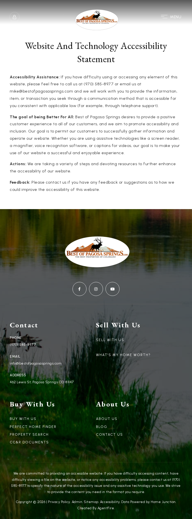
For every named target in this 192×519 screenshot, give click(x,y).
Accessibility (110, 502)
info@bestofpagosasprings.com (36, 363)
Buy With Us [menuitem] (23, 419)
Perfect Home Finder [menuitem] (33, 427)
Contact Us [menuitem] (109, 434)
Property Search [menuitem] (29, 434)
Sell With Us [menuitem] (110, 340)
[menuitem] (96, 348)
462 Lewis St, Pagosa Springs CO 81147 (42, 382)
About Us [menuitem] (107, 419)
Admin (77, 502)
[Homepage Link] (96, 16)
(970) (14, 345)
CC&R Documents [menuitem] (29, 442)
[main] (96, 116)
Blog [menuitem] (101, 427)
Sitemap (91, 502)
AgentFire (106, 508)
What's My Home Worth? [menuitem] (123, 355)
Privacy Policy (59, 502)
